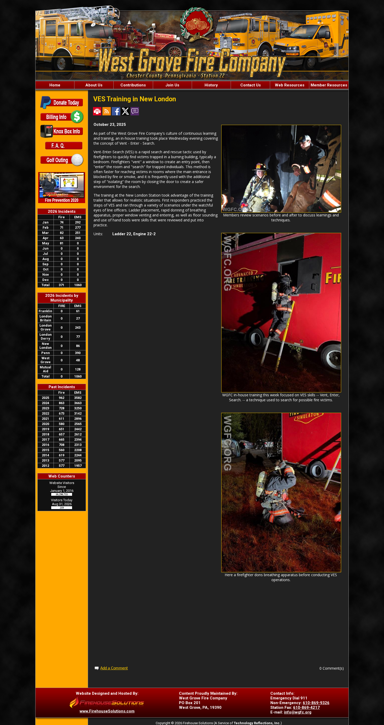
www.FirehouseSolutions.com (107, 711)
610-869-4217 (306, 707)
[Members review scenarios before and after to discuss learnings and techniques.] (281, 211)
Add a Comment (114, 668)
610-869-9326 (316, 702)
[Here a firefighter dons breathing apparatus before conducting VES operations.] (281, 570)
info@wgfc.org (297, 712)
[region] (192, 85)
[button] (94, 85)
